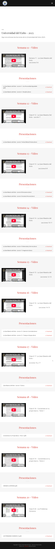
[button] (52, 3)
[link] (5, 3)
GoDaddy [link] (26, 546)
